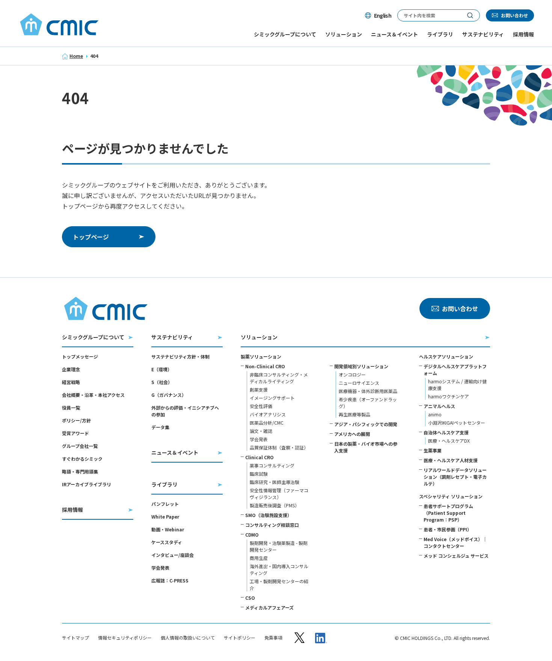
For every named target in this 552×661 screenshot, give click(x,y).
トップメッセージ (80, 356)
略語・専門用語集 (80, 471)
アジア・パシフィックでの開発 (365, 424)
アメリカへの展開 (352, 434)
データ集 (160, 427)
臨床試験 (259, 473)
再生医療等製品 (354, 414)
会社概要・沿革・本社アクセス (93, 395)
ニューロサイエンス (359, 383)
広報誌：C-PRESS (170, 580)
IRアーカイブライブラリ (86, 484)
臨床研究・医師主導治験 (274, 482)
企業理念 (71, 369)
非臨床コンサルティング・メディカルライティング (279, 377)
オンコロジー (352, 374)
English (382, 15)
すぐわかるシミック (82, 458)
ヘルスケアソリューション (446, 356)
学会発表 (160, 567)
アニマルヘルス (439, 406)
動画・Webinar (167, 529)
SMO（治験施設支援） (268, 515)
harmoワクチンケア (448, 396)
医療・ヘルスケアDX (449, 440)
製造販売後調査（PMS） (274, 505)
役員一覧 (71, 407)
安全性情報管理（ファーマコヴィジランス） (279, 493)
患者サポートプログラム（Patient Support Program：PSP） (448, 513)
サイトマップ (75, 637)
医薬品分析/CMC (267, 422)
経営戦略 (71, 382)
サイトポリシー (239, 637)
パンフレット (165, 504)
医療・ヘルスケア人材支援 (451, 460)
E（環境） (161, 369)
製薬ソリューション (261, 356)
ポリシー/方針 (76, 420)
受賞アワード (75, 433)
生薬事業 (433, 450)
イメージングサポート (272, 398)
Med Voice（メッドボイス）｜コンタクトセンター (455, 542)
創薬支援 (259, 389)
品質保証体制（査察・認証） (279, 447)
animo (435, 414)
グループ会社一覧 (80, 446)
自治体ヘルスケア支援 (446, 432)
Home (76, 56)
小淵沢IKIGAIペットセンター (456, 422)
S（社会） (161, 382)
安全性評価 (261, 406)
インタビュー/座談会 (172, 555)
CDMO (252, 534)
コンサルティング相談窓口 (272, 525)
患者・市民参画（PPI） (448, 529)
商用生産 (259, 558)
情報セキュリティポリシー (125, 637)
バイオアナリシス (268, 414)
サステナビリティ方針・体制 (180, 356)
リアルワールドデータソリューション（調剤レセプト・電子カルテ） (455, 477)
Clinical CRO (259, 457)
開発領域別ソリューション (361, 366)
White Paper (165, 516)
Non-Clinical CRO (265, 366)
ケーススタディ (166, 542)
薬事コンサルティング (272, 465)
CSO (250, 597)
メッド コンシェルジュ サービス (456, 555)
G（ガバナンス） (168, 395)
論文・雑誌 (261, 431)
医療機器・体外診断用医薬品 (368, 391)
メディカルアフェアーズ (269, 607)
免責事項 (273, 637)
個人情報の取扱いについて (188, 637)
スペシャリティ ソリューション (451, 496)
